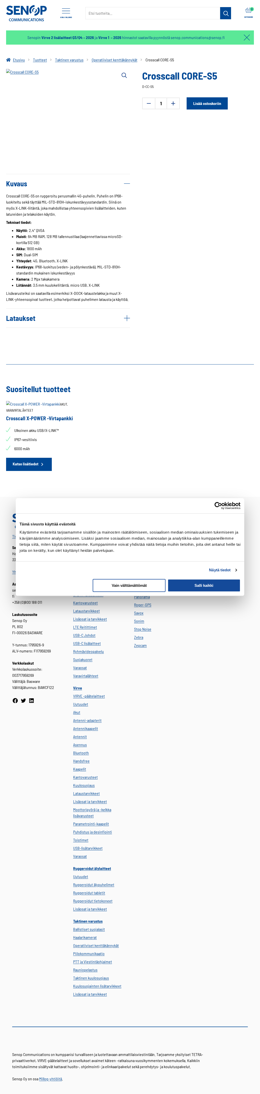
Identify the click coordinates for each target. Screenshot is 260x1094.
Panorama (142, 596)
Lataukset (20, 318)
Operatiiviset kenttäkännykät (114, 59)
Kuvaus (16, 183)
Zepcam (140, 645)
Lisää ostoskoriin (207, 103)
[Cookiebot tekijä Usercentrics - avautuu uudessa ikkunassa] (218, 505)
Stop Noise (142, 629)
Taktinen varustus (69, 59)
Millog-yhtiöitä (50, 1078)
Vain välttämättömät (129, 585)
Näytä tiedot (220, 570)
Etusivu (19, 59)
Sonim (139, 620)
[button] (124, 75)
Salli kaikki (203, 585)
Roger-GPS (142, 604)
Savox (138, 612)
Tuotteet (40, 59)
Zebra (138, 637)
